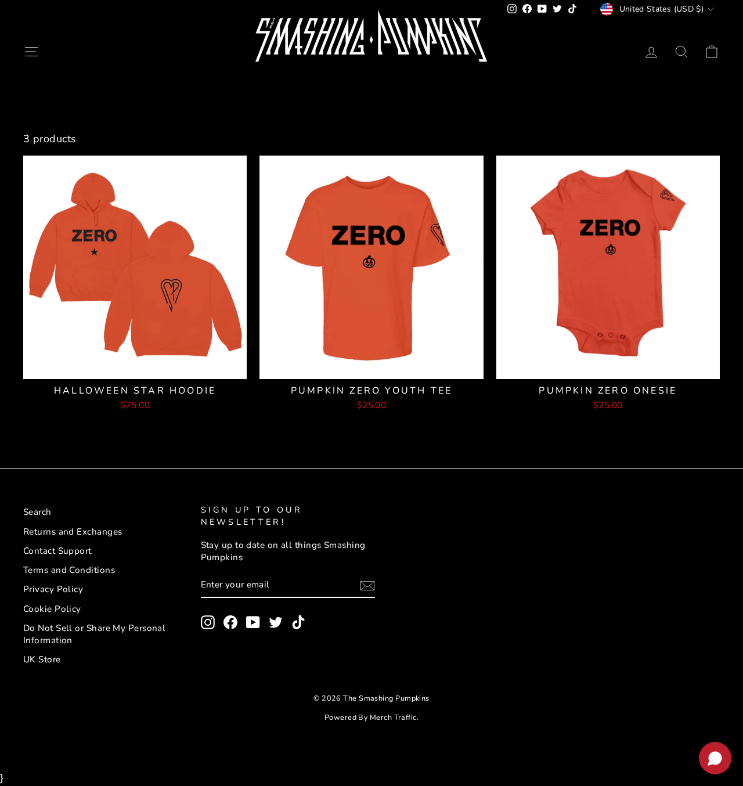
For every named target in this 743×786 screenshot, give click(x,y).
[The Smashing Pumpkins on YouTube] (253, 622)
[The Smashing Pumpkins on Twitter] (276, 622)
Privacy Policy (53, 589)
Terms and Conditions (69, 570)
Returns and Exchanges (72, 532)
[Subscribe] (367, 585)
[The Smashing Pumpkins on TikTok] (298, 622)
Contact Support (57, 551)
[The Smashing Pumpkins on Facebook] (230, 622)
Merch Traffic (393, 717)
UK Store (42, 659)
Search (37, 512)
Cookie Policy (52, 609)
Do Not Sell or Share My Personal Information (94, 634)
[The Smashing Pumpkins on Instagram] (208, 622)
